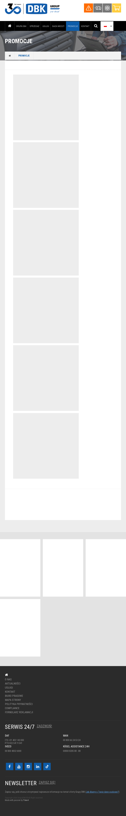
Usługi (45, 26)
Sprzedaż (34, 26)
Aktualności (12, 683)
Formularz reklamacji (19, 712)
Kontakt (85, 26)
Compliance (12, 708)
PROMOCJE (73, 26)
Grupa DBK (21, 26)
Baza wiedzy (58, 26)
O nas (8, 679)
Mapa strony (13, 700)
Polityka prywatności (19, 704)
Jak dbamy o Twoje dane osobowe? (102, 792)
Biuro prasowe (14, 695)
